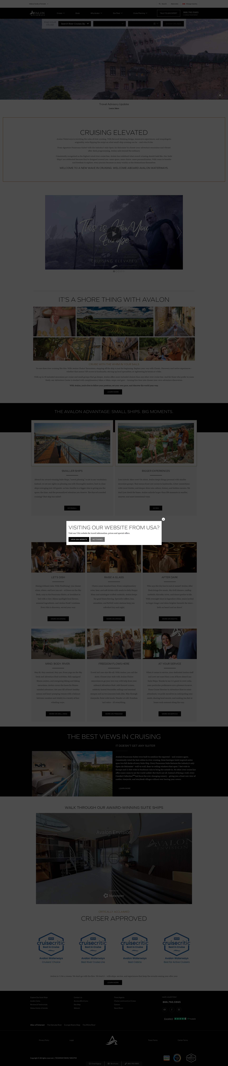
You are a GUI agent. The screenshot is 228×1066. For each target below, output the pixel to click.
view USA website (79, 539)
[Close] (163, 519)
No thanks (98, 539)
